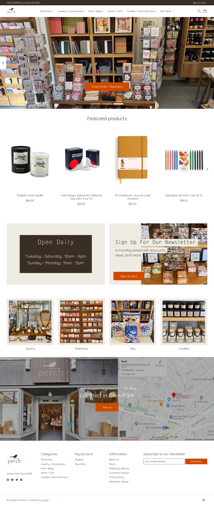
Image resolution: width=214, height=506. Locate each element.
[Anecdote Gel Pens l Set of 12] (183, 160)
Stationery (81, 348)
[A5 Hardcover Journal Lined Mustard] (132, 160)
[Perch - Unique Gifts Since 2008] (11, 11)
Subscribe (196, 461)
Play (132, 348)
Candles (184, 348)
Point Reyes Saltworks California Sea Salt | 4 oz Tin (81, 197)
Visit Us (107, 407)
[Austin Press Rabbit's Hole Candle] (30, 160)
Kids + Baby (47, 468)
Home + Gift (47, 472)
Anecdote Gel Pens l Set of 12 (183, 195)
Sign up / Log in (199, 3)
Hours (112, 464)
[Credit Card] (204, 500)
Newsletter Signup (119, 481)
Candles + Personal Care (54, 477)
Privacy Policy (116, 477)
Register (79, 459)
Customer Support (119, 472)
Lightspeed (44, 500)
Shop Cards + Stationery (107, 86)
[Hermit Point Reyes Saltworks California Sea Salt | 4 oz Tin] (81, 160)
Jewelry (30, 348)
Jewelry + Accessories (53, 464)
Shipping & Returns (119, 468)
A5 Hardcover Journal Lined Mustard (132, 197)
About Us (114, 459)
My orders (80, 464)
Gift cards (165, 11)
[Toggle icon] (199, 11)
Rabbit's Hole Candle (30, 195)
